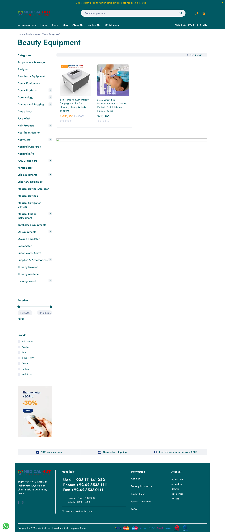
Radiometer (25, 246)
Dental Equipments (29, 83)
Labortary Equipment (30, 182)
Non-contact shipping (115, 452)
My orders (176, 484)
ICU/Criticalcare (28, 161)
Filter (21, 319)
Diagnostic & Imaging (31, 104)
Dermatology (25, 97)
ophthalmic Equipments (32, 225)
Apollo (25, 347)
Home (20, 34)
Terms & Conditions (141, 501)
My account (177, 479)
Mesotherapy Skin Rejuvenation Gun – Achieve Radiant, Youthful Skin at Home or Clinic (112, 105)
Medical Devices (28, 196)
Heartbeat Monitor (29, 133)
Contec (25, 363)
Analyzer (23, 69)
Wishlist (175, 498)
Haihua (25, 369)
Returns (175, 489)
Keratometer (25, 168)
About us (135, 478)
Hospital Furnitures (29, 147)
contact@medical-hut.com (79, 511)
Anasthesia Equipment (31, 76)
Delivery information (141, 486)
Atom (24, 352)
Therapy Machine (28, 274)
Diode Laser (25, 111)
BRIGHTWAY (28, 358)
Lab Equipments (27, 175)
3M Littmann (28, 341)
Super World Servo (29, 253)
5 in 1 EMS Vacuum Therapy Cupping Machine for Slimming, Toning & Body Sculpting (74, 105)
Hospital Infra (26, 154)
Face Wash (24, 119)
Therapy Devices (28, 267)
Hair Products (26, 126)
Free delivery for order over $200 (178, 452)
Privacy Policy (138, 494)
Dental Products (27, 90)
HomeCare (24, 140)
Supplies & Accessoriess (33, 260)
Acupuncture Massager (32, 62)
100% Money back (51, 452)
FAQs (134, 509)
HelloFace (27, 374)
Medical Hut (44, 528)
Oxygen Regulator (29, 239)
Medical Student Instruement (27, 216)
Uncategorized (27, 281)
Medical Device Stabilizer (33, 189)
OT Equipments (27, 232)
